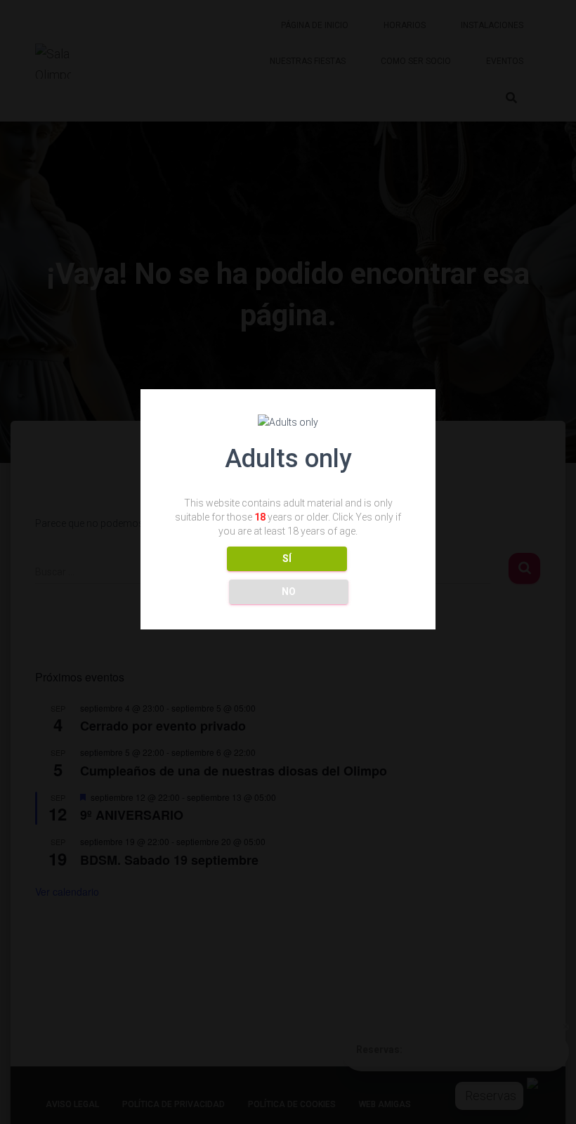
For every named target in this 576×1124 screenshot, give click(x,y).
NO (289, 591)
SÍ (287, 558)
